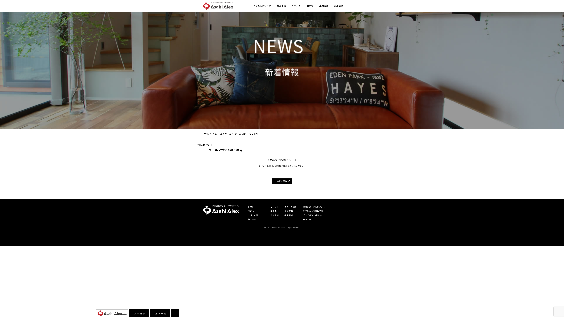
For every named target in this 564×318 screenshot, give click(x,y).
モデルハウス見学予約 (313, 211)
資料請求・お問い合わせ (314, 207)
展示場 (273, 211)
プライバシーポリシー (313, 215)
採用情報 (288, 215)
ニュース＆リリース (222, 133)
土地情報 (274, 215)
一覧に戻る (282, 181)
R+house (307, 219)
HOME (206, 133)
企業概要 (288, 211)
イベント (274, 207)
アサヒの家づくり (256, 215)
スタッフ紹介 (290, 207)
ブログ (251, 211)
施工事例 (252, 219)
